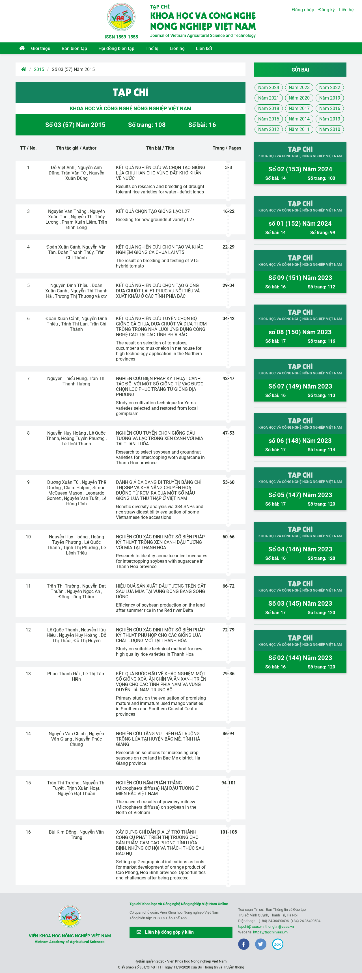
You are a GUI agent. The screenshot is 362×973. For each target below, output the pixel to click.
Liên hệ (177, 48)
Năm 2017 (299, 108)
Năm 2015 (268, 119)
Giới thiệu (40, 48)
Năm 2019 (329, 98)
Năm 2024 (268, 87)
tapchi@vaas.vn (251, 926)
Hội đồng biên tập (116, 48)
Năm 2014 (299, 119)
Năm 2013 (329, 119)
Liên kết (204, 48)
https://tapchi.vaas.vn (270, 932)
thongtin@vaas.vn (279, 926)
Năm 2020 (299, 98)
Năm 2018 (268, 108)
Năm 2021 (268, 98)
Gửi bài (300, 70)
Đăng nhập (303, 9)
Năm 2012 (268, 129)
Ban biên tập (74, 48)
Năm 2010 (329, 129)
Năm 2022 (329, 87)
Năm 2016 (329, 108)
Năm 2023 (299, 87)
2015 (39, 69)
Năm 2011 (299, 129)
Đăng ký (326, 9)
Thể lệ (152, 48)
